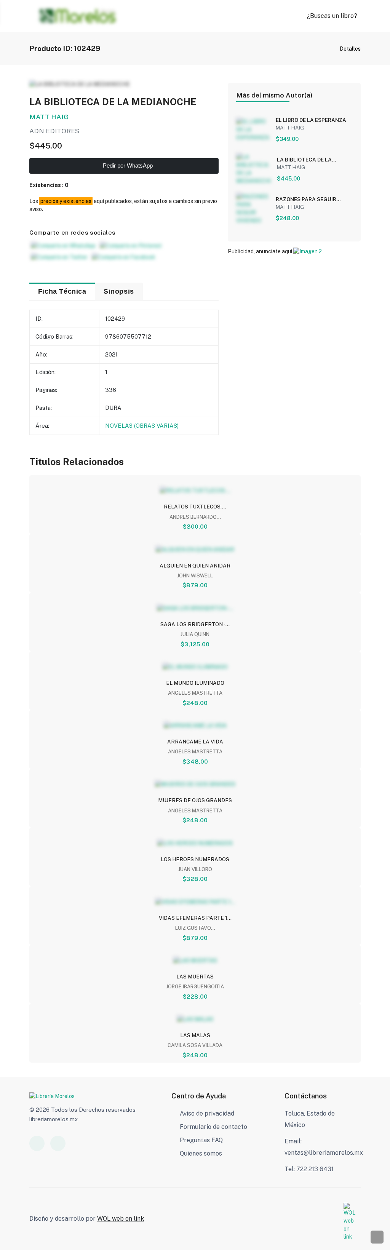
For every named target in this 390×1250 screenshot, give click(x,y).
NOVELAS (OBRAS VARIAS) (142, 425)
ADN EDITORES (54, 131)
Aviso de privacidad (207, 1113)
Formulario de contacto (213, 1126)
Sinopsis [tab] (119, 291)
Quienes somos (201, 1153)
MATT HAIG (49, 117)
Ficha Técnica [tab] (62, 291)
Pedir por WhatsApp (127, 166)
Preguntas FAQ (201, 1140)
